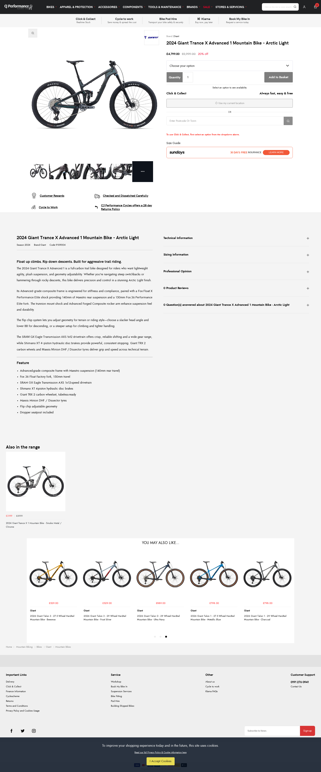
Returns (9, 701)
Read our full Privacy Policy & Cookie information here (160, 752)
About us (210, 682)
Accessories (107, 6)
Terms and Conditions (17, 706)
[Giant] (151, 38)
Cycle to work (212, 686)
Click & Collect (13, 686)
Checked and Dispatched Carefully (125, 195)
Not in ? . (190, 129)
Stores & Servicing (229, 6)
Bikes (50, 6)
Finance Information (16, 691)
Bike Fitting (116, 696)
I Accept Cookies (160, 761)
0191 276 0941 (300, 682)
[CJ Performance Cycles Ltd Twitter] (23, 731)
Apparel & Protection (76, 6)
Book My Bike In (119, 686)
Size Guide (173, 143)
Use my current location (231, 103)
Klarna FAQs (211, 691)
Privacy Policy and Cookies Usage (23, 711)
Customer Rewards (52, 195)
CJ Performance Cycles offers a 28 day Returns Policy (126, 207)
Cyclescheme (13, 696)
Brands (192, 6)
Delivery (10, 682)
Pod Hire (115, 701)
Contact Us (296, 686)
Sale (206, 6)
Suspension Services (121, 691)
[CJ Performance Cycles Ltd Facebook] (11, 731)
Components (133, 6)
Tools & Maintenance (164, 6)
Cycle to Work (48, 207)
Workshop (116, 682)
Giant (176, 36)
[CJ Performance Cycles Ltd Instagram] (34, 731)
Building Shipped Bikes (122, 706)
